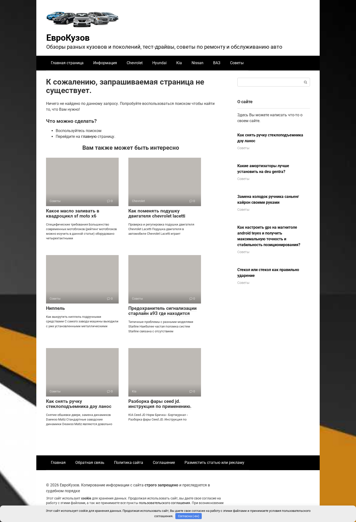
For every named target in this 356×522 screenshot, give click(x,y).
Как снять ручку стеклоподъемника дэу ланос (78, 403)
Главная (58, 462)
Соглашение (164, 462)
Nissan (197, 63)
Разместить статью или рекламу (214, 462)
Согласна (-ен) (188, 516)
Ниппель (55, 308)
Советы (237, 63)
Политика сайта (128, 462)
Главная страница (67, 63)
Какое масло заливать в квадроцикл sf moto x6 (72, 213)
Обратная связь (89, 462)
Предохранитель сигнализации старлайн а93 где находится (162, 310)
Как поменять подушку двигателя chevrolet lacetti (156, 213)
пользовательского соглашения (164, 503)
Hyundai (159, 63)
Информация (105, 63)
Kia (179, 63)
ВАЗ (216, 63)
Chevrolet (135, 63)
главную (89, 136)
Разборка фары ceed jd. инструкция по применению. (160, 403)
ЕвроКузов (68, 38)
